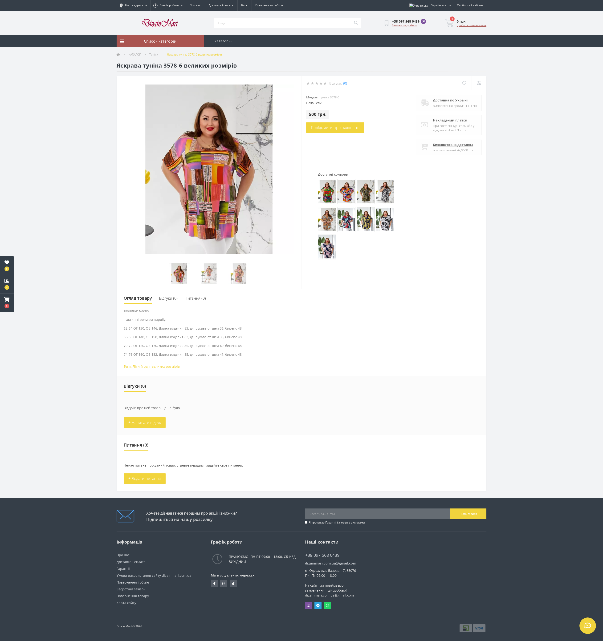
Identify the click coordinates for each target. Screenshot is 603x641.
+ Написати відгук (144, 422)
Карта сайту (126, 603)
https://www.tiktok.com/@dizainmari (233, 583)
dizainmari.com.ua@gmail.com (330, 563)
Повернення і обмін (269, 5)
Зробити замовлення (471, 25)
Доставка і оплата (221, 5)
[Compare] (479, 83)
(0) (345, 83)
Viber (308, 605)
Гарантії (330, 522)
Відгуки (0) (168, 298)
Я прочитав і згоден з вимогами (337, 522)
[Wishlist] (464, 83)
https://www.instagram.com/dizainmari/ (223, 583)
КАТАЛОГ (135, 54)
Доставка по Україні (450, 100)
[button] (7, 303)
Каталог (221, 41)
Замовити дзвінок (404, 25)
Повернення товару (133, 596)
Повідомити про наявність (335, 127)
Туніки (153, 54)
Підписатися (468, 514)
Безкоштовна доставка (453, 144)
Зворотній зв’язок (131, 589)
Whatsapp (327, 605)
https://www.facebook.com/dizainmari (214, 583)
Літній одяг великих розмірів (156, 366)
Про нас (195, 5)
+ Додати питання (144, 478)
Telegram (318, 605)
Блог (244, 5)
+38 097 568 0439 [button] (322, 555)
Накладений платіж (450, 120)
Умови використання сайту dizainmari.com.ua (154, 575)
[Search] (356, 23)
